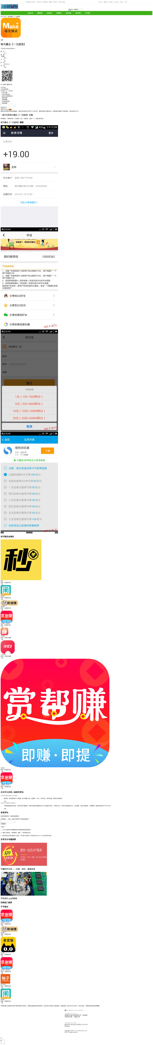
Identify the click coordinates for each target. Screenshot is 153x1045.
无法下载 (4, 92)
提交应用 (73, 1024)
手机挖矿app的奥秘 (9, 898)
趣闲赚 (2, 596)
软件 (5, 16)
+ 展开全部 (5, 115)
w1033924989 (4, 795)
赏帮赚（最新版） (6, 623)
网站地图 (67, 1026)
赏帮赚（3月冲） (5, 785)
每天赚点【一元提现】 (13, 44)
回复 (5, 801)
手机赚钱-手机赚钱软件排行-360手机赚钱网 (36, 835)
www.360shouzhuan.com (80, 1030)
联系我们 (79, 1024)
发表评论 (4, 792)
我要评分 (12, 48)
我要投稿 (105, 2)
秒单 (2, 581)
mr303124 (3, 803)
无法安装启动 (6, 94)
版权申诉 (75, 111)
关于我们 (87, 13)
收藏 (10, 109)
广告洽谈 (100, 2)
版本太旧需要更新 (7, 96)
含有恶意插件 (6, 101)
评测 (7, 109)
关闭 (2, 89)
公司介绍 (84, 1024)
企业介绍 (116, 2)
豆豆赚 (2, 636)
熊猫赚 (2, 606)
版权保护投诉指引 (72, 1005)
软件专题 (78, 13)
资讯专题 (68, 13)
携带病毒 (4, 99)
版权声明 (67, 1024)
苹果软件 (59, 13)
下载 (2, 584)
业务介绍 (30, 13)
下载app (121, 2)
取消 (5, 107)
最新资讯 (39, 13)
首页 (2, 16)
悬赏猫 (2, 953)
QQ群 (126, 2)
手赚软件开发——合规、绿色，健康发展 (18, 869)
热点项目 (111, 2)
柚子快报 (3, 984)
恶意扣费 (4, 97)
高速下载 (3, 109)
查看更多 (4, 839)
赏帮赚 (2, 768)
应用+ (66, 1032)
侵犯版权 (4, 103)
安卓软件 (49, 13)
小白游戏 (3, 654)
